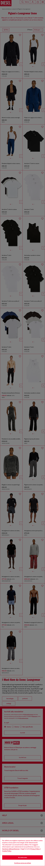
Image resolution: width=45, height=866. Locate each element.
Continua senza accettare (22, 863)
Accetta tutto (22, 857)
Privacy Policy (35, 849)
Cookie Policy (6, 851)
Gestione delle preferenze (10, 849)
